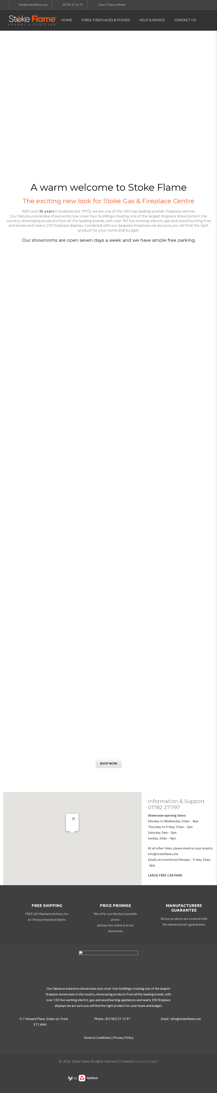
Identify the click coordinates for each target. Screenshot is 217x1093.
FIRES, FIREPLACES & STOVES (106, 20)
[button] (72, 836)
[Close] (73, 819)
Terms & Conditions (97, 1037)
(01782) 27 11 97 (118, 1019)
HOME (66, 20)
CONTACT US (185, 20)
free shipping (47, 905)
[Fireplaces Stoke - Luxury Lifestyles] (32, 20)
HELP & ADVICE (152, 20)
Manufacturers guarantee (184, 908)
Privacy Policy (123, 1037)
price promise (115, 905)
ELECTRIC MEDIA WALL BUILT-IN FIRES (108, 741)
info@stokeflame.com (163, 854)
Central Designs (146, 1061)
